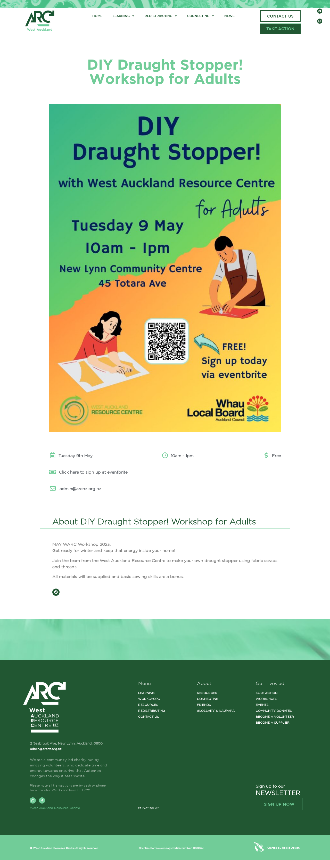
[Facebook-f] (42, 800)
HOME (97, 16)
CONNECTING (198, 16)
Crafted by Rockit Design (283, 847)
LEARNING (121, 16)
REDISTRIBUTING (158, 16)
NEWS (229, 16)
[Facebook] (319, 11)
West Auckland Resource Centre (55, 807)
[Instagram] (319, 21)
